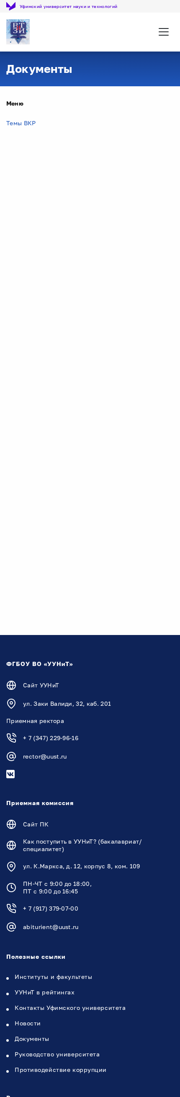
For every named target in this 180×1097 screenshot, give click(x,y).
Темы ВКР (21, 122)
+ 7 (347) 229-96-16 (50, 737)
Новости (28, 1023)
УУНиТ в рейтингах (45, 992)
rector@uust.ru (45, 756)
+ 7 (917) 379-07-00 (50, 908)
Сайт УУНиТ (41, 685)
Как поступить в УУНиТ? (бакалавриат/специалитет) (82, 845)
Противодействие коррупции (61, 1069)
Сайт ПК (36, 824)
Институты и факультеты (53, 976)
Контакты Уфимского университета (70, 1007)
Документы (32, 1038)
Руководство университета (57, 1054)
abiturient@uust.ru (51, 926)
